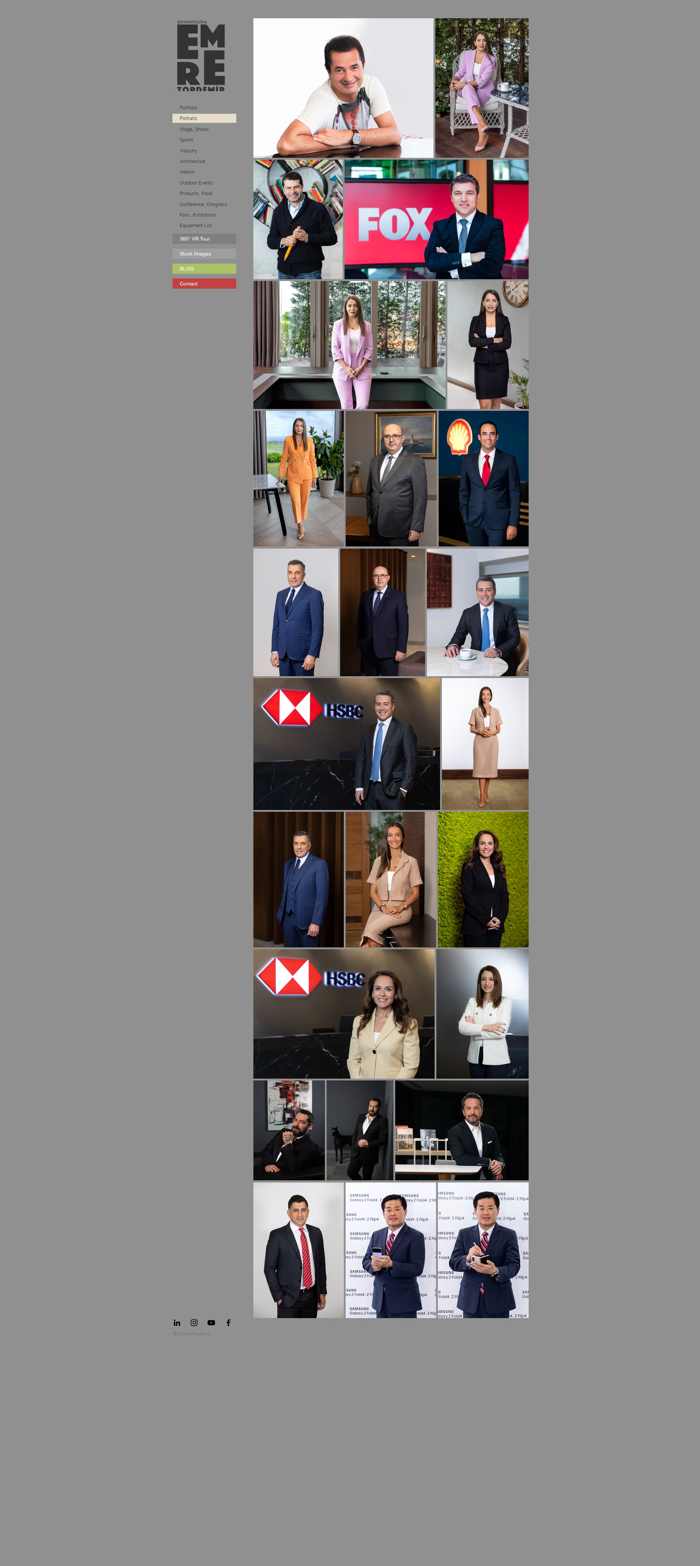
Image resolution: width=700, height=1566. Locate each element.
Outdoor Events (196, 183)
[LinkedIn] (177, 1322)
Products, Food (196, 193)
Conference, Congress (203, 204)
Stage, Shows (194, 129)
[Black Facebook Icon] (228, 1322)
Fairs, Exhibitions (198, 215)
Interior (187, 172)
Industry (188, 150)
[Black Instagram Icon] (194, 1322)
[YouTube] (211, 1322)
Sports (187, 140)
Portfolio (188, 107)
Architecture (192, 161)
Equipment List (196, 225)
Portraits (188, 118)
